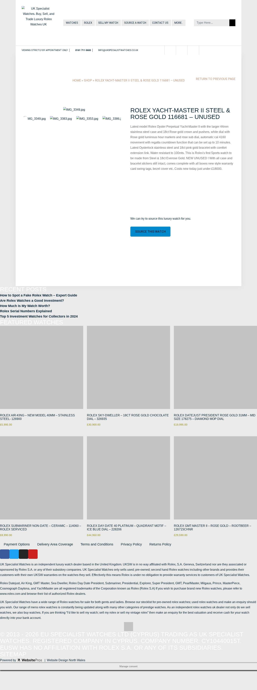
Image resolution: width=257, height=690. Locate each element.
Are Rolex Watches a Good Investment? (32, 300)
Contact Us (160, 22)
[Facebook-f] (160, 50)
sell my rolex (107, 612)
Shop (88, 80)
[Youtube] (195, 50)
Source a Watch (135, 22)
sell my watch (89, 612)
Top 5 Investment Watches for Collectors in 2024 (39, 316)
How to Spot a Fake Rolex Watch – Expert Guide (38, 295)
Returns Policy (160, 544)
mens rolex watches (44, 607)
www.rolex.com (10, 593)
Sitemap (13, 654)
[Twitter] (172, 50)
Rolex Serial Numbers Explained (26, 311)
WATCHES (72, 22)
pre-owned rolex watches (173, 602)
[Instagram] (183, 50)
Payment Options (17, 544)
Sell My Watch (108, 22)
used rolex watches (204, 602)
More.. (178, 22)
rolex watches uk (204, 607)
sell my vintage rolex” (134, 612)
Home (76, 80)
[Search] (232, 22)
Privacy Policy (131, 544)
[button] (27, 109)
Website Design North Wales (66, 660)
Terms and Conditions (97, 544)
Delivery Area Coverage (55, 544)
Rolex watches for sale (75, 602)
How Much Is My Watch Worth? (25, 306)
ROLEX (88, 22)
